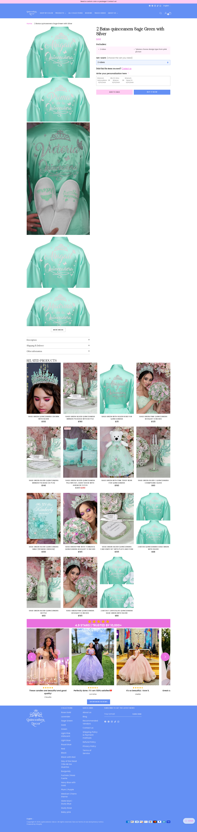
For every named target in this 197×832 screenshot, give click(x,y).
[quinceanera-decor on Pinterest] (152, 6)
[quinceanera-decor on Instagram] (155, 6)
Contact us (88, 728)
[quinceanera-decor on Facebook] (150, 6)
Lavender (65, 717)
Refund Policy (89, 742)
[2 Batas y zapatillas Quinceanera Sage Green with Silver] (117, 582)
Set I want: (114, 58)
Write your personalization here (111, 74)
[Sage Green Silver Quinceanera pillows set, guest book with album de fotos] (80, 452)
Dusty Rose (66, 808)
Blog (85, 717)
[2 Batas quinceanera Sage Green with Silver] (153, 518)
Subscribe (137, 714)
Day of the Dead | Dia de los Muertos (69, 764)
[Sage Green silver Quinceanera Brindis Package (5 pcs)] (44, 452)
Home (29, 23)
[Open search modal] (161, 13)
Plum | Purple (67, 790)
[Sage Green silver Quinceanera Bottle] (44, 582)
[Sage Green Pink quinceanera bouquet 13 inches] (80, 582)
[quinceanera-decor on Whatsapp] (160, 6)
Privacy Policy (89, 746)
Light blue (66, 740)
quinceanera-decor (49, 822)
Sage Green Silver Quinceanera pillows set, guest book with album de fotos (80, 483)
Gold (63, 725)
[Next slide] (165, 656)
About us (87, 712)
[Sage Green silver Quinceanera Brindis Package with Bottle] (80, 388)
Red (63, 749)
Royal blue (66, 745)
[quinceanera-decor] (32, 13)
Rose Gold (66, 712)
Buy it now (152, 92)
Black (63, 753)
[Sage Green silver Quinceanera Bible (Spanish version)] (44, 518)
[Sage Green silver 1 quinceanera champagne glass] (153, 452)
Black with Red (68, 757)
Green (64, 729)
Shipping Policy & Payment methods (90, 735)
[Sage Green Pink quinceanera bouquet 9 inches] (153, 388)
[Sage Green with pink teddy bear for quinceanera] (117, 452)
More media (58, 330)
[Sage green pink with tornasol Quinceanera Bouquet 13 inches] (80, 518)
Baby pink (66, 812)
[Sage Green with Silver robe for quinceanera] (117, 388)
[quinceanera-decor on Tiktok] (158, 6)
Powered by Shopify (34, 824)
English (166, 6)
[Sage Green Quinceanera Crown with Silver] (44, 388)
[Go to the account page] (165, 13)
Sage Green (67, 721)
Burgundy (66, 771)
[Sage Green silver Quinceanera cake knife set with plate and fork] (117, 518)
